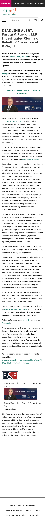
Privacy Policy (34, 515)
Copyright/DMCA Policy (16, 515)
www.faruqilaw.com (30, 159)
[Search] (30, 20)
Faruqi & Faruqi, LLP (12, 121)
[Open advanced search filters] (35, 20)
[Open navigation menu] (4, 20)
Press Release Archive (26, 506)
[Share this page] (41, 20)
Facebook (6, 323)
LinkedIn (26, 320)
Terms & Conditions (33, 510)
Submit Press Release (13, 510)
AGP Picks (5, 3)
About (12, 506)
